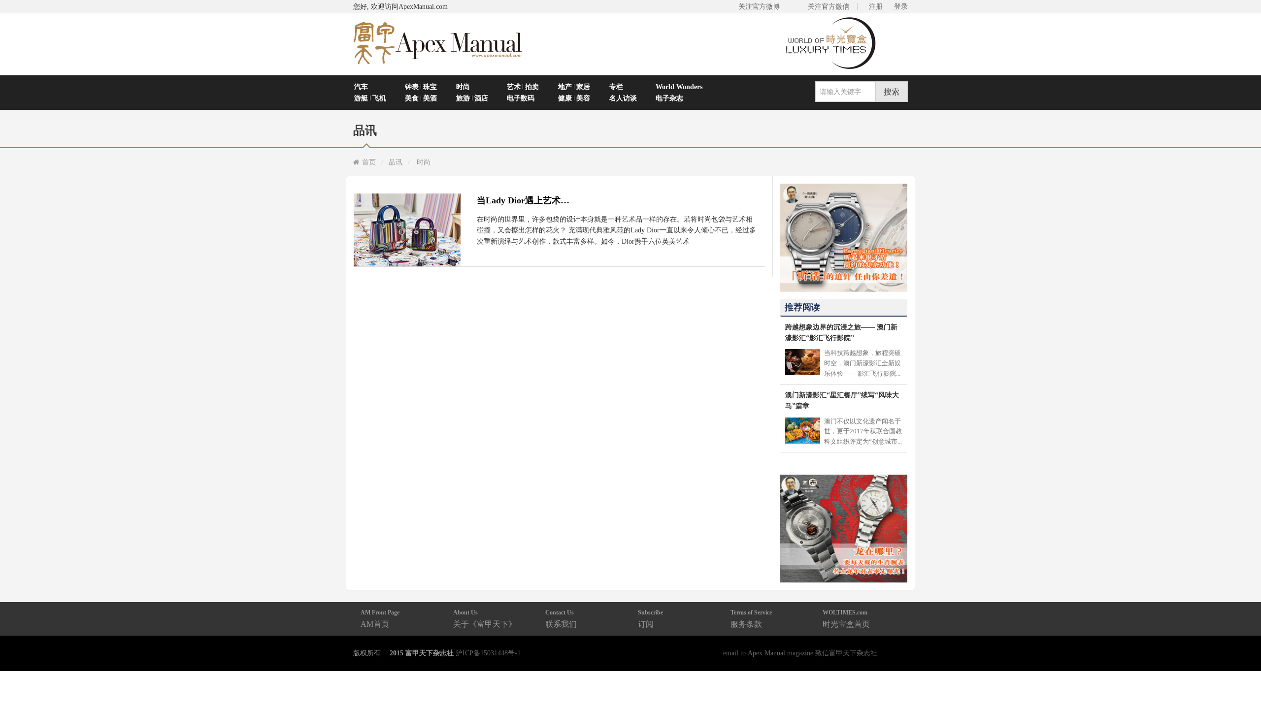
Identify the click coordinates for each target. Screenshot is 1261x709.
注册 (876, 6)
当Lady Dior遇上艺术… (523, 200)
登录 (901, 6)
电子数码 (520, 98)
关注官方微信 (828, 6)
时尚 (463, 86)
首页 (369, 162)
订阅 (650, 619)
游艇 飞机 (370, 98)
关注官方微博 (759, 6)
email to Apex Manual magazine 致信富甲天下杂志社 (800, 652)
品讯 (395, 162)
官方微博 (1242, 678)
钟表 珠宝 (421, 86)
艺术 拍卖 (523, 86)
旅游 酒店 (472, 98)
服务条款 (751, 619)
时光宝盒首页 (846, 619)
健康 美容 (574, 98)
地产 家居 (574, 86)
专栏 (616, 86)
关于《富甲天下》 (484, 619)
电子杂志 (669, 98)
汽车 (361, 86)
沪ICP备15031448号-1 (488, 652)
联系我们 (561, 619)
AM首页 (380, 619)
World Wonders (679, 86)
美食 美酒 (421, 98)
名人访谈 (623, 98)
